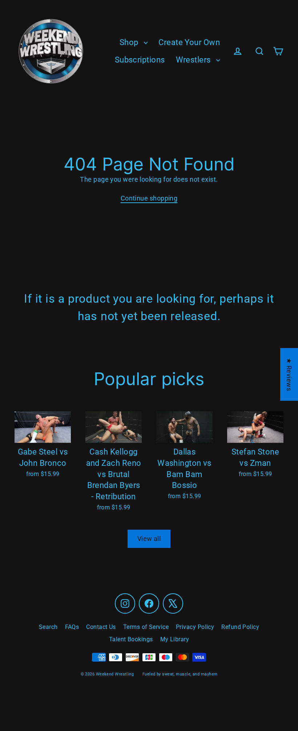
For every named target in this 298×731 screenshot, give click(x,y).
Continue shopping (149, 198)
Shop (130, 42)
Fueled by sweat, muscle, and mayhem (180, 674)
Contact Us (101, 626)
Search (48, 626)
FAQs (72, 626)
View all (149, 538)
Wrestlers (194, 59)
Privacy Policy (195, 626)
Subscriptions (140, 59)
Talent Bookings (131, 639)
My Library (174, 639)
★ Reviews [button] (289, 374)
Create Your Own (189, 42)
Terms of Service (146, 626)
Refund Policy (240, 626)
